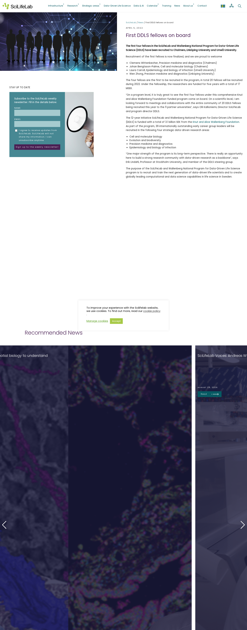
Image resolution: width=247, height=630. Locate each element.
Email (17, 119)
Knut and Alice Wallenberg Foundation (216, 122)
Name (17, 108)
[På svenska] (223, 6)
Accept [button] (116, 321)
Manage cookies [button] (97, 321)
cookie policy (151, 311)
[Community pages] (231, 6)
